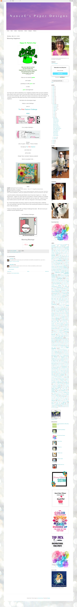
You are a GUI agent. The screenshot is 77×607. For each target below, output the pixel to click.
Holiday (57, 320)
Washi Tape (58, 402)
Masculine (53, 334)
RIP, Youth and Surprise (61, 435)
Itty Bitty (57, 326)
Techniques (53, 389)
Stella (55, 383)
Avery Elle (59, 256)
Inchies (57, 324)
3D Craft (61, 246)
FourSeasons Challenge (62, 308)
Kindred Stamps (60, 329)
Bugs (52, 263)
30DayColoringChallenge (55, 246)
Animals (60, 255)
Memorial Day (53, 335)
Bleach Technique (55, 261)
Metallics (54, 336)
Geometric (57, 313)
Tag (63, 387)
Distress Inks (65, 293)
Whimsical (56, 404)
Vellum (53, 401)
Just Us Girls (53, 327)
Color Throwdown (63, 283)
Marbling (62, 333)
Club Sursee (60, 281)
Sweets (68, 386)
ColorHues (59, 285)
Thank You (65, 389)
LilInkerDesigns (66, 331)
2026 (53, 86)
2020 (53, 95)
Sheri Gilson (12, 264)
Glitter (59, 315)
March (54, 117)
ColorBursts (53, 285)
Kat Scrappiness (65, 327)
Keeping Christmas (54, 328)
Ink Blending (61, 324)
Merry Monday (64, 335)
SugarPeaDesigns (53, 385)
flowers (62, 307)
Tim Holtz (57, 394)
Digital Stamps (55, 293)
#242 (28, 113)
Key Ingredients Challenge (63, 328)
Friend (52, 310)
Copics (68, 287)
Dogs (63, 294)
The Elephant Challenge (28, 109)
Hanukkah (63, 318)
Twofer (62, 398)
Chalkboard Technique (61, 277)
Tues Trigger (53, 397)
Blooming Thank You (60, 464)
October (54, 107)
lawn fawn (61, 330)
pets (59, 353)
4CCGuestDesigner (59, 247)
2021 (53, 93)
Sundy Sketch (67, 385)
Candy (67, 264)
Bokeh (67, 261)
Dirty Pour (60, 293)
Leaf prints (66, 330)
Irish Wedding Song (56, 129)
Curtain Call (63, 291)
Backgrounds (66, 257)
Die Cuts (59, 292)
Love (66, 332)
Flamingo (56, 305)
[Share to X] (21, 250)
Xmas (63, 406)
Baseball (56, 258)
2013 (53, 140)
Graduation (63, 317)
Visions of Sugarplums (62, 401)
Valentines (53, 400)
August (54, 110)
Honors (25, 30)
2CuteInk (65, 244)
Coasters (64, 281)
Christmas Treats (65, 279)
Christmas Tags (58, 279)
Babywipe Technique (59, 257)
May (54, 114)
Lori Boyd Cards (61, 332)
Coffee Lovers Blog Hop (56, 282)
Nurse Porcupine (56, 125)
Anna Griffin (65, 255)
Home (8, 30)
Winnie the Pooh (54, 405)
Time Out (60, 394)
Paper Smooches (61, 347)
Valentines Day (60, 400)
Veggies (64, 400)
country (54, 288)
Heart (53, 319)
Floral (67, 305)
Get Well (66, 313)
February (54, 137)
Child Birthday (53, 278)
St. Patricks (56, 379)
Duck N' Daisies (55, 135)
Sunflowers (54, 386)
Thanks (57, 390)
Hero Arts (64, 319)
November (55, 106)
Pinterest (34, 30)
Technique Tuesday (64, 388)
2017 (53, 99)
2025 (53, 88)
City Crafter (66, 280)
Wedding (62, 403)
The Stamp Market (59, 392)
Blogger (48, 598)
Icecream (52, 323)
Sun (63, 385)
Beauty (67, 258)
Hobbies (53, 320)
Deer (53, 292)
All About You (59, 447)
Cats (66, 276)
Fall (52, 301)
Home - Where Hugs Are (57, 128)
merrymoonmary (40, 598)
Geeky (56, 312)
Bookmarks (53, 262)
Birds (55, 260)
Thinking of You (66, 392)
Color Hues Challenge (56, 283)
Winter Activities (64, 405)
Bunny (55, 263)
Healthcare (67, 318)
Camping (56, 264)
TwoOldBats (66, 398)
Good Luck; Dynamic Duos (55, 317)
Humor (67, 322)
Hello (61, 319)
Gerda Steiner (62, 313)
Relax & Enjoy (59, 441)
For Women (56, 308)
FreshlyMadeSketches (63, 309)
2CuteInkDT (53, 245)
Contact (15, 30)
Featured (53, 304)
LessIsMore (60, 331)
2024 (53, 89)
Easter (63, 296)
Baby (63, 256)
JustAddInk (59, 327)
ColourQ (65, 286)
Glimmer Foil (53, 315)
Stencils (67, 383)
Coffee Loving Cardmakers (65, 282)
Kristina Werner (56, 330)
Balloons (52, 258)
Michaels (66, 336)
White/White (67, 404)
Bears (64, 258)
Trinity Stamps (59, 396)
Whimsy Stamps (62, 404)
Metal (68, 335)
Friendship (60, 310)
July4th (64, 326)
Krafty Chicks (66, 329)
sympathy (59, 387)
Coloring (66, 285)
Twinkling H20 (57, 398)
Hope (58, 322)
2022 (53, 92)
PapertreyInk (66, 350)
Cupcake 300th (57, 290)
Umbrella (52, 399)
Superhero (64, 386)
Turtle (67, 397)
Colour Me (60, 286)
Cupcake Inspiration (55, 291)
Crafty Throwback (61, 289)
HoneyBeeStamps (64, 321)
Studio (54, 384)
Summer (59, 385)
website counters (54, 419)
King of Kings (55, 118)
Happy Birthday (55, 131)
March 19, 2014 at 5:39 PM (14, 267)
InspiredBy (66, 325)
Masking (66, 334)
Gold (67, 316)
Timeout (53, 395)
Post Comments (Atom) (15, 273)
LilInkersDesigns (55, 332)
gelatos (64, 312)
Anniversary (53, 256)
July (54, 111)
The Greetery (59, 391)
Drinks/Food (64, 295)
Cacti (63, 263)
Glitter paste (63, 315)
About (12, 30)
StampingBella (53, 382)
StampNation (66, 382)
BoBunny (63, 261)
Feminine (63, 304)
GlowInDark (59, 316)
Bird (52, 260)
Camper (52, 264)
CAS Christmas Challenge (62, 266)
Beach (60, 258)
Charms (67, 277)
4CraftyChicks (66, 247)
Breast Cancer (58, 262)
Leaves (52, 331)
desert (56, 292)
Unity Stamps (66, 399)
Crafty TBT (56, 289)
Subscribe (60, 73)
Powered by (57, 77)
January (54, 138)
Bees (52, 259)
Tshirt (67, 396)
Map (58, 333)
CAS (64, 265)
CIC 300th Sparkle (60, 280)
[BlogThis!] (20, 250)
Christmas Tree (53, 280)
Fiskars (52, 305)
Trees (65, 395)
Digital (68, 292)
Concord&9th (53, 287)
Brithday (63, 262)
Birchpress (65, 259)
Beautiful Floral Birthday (61, 429)
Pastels (56, 351)
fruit (68, 310)
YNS (65, 406)
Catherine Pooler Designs (62, 272)
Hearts (56, 319)
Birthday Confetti (60, 458)
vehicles (68, 400)
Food (52, 308)
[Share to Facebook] (22, 250)
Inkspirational (53, 325)
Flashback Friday (61, 305)
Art (56, 256)
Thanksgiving (63, 390)
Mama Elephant (53, 333)
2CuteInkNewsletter (63, 245)
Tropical (63, 396)
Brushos (66, 262)
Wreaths (60, 406)
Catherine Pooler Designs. (58, 273)
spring (65, 377)
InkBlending (66, 324)
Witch (68, 405)
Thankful (52, 390)
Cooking (64, 287)
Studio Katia (58, 384)
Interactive (52, 326)
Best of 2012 (56, 259)
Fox (67, 308)
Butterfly (58, 263)
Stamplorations (59, 382)
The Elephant (30, 147)
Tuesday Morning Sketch (60, 397)
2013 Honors (53, 244)
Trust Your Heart (56, 121)
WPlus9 (56, 406)
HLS (68, 319)
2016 (53, 100)
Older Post (47, 271)
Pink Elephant (54, 355)
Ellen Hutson (53, 298)
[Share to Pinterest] (23, 250)
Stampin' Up (62, 380)
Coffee (68, 281)
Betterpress (61, 259)
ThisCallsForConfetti (56, 393)
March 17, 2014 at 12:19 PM (14, 261)
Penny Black (57, 352)
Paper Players (53, 347)
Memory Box (58, 335)
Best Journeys (55, 132)
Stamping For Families (56, 381)
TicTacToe (62, 393)
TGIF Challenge (59, 389)
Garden (52, 312)
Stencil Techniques (61, 383)
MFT (57, 336)
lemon (57, 331)
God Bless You (55, 122)
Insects (58, 325)
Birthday (60, 260)
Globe (56, 316)
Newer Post (9, 271)
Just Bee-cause (59, 452)
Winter (59, 405)
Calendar (66, 263)
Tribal (54, 396)
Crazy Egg (66, 289)
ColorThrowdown (54, 286)
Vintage (57, 401)
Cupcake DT (64, 290)
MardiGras (66, 333)
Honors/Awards (53, 322)
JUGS (60, 326)
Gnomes (64, 316)
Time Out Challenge (66, 394)
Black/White (67, 260)
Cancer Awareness (61, 264)
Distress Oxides (53, 294)
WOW (53, 406)
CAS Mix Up (65, 267)
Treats (62, 395)
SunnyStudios (59, 386)
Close (52, 82)
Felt (60, 304)
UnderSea (56, 399)
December (55, 104)
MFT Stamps (61, 336)
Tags (66, 387)
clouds (56, 281)
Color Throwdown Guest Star (63, 284)
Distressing (59, 294)
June (54, 113)
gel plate (59, 312)
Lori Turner (11, 258)
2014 (53, 103)
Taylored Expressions (55, 388)
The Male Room (64, 391)
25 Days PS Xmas (60, 244)
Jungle (67, 326)
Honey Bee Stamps (55, 321)
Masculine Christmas (61, 334)
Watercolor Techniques (55, 403)
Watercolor (65, 402)
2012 (53, 141)
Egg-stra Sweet (55, 124)
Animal (53, 255)
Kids (55, 329)
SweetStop (54, 387)
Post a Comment (11, 269)
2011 (53, 143)
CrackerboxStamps (63, 288)
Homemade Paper (65, 320)
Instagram (30, 30)
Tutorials (52, 398)
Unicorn (61, 399)
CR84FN (58, 288)
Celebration (53, 277)
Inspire (62, 325)
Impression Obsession (60, 323)
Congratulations (59, 287)
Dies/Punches (63, 292)
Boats (60, 261)
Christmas (59, 278)
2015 (53, 102)
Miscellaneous (59, 338)
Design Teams (20, 30)
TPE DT (57, 395)
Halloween (57, 318)
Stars (52, 383)
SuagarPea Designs (65, 384)
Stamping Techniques (64, 381)
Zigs (56, 407)
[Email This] (18, 250)
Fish (67, 304)
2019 (53, 96)
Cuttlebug (67, 291)
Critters (52, 290)
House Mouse (62, 322)
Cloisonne (52, 281)
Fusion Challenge (56, 311)
